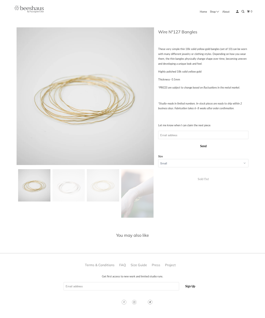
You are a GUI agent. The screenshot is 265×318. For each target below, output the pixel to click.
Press (156, 265)
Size (160, 156)
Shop (213, 11)
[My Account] (237, 11)
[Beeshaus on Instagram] (134, 302)
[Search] (243, 11)
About (226, 11)
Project (170, 265)
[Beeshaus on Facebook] (124, 302)
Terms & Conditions (99, 265)
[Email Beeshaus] (150, 302)
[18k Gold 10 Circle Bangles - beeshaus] (85, 96)
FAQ (122, 265)
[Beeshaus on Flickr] (142, 302)
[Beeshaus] (29, 9)
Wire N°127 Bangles (177, 31)
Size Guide (139, 265)
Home (203, 11)
